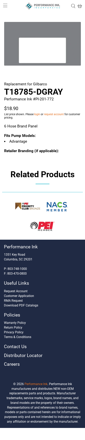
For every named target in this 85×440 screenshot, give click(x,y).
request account (54, 114)
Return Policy (13, 327)
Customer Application (19, 296)
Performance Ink (36, 384)
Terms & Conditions (17, 337)
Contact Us (15, 346)
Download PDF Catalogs (21, 305)
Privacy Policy (14, 332)
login (37, 114)
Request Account (15, 291)
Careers (12, 364)
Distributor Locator (23, 355)
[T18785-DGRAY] (42, 44)
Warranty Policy (15, 323)
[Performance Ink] (42, 6)
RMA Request (13, 300)
